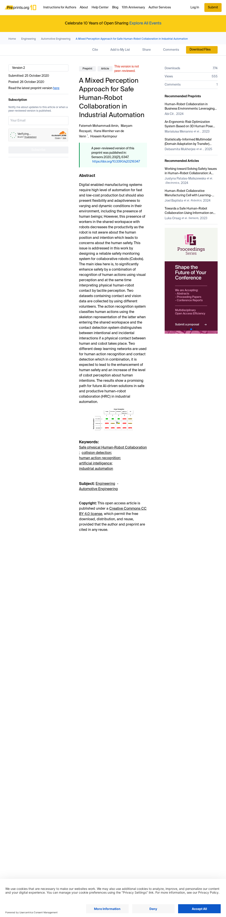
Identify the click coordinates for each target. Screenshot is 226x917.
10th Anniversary (133, 7)
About (84, 7)
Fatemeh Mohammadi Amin (98, 125)
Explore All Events (145, 23)
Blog (115, 7)
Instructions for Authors (59, 7)
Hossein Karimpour (103, 136)
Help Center (100, 7)
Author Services (160, 7)
